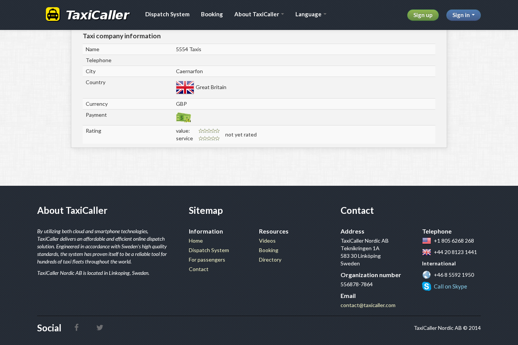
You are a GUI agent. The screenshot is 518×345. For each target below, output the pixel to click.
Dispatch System (167, 14)
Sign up (423, 14)
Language (309, 14)
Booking (212, 14)
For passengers (207, 259)
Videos (267, 240)
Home (196, 240)
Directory (270, 259)
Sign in (461, 14)
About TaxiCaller (257, 14)
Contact (199, 269)
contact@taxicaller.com (368, 305)
